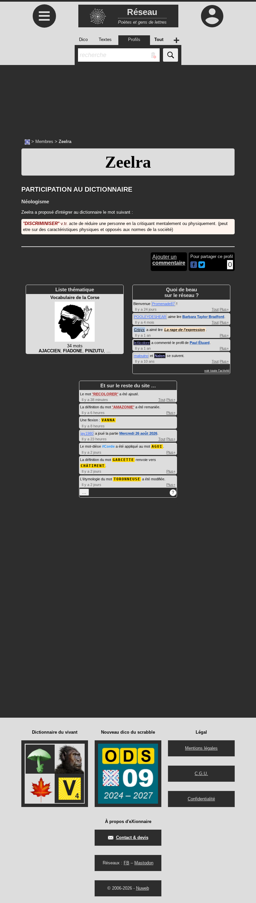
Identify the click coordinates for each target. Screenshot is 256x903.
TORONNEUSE (127, 479)
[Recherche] (170, 55)
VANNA (108, 420)
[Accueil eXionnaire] (27, 141)
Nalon (160, 356)
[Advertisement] (128, 98)
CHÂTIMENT (93, 466)
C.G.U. (201, 773)
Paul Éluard (200, 343)
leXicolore (142, 343)
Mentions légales (201, 748)
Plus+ (224, 309)
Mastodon (143, 862)
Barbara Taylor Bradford (203, 317)
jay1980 (87, 433)
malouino (141, 356)
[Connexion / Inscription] (212, 16)
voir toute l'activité (217, 370)
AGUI (157, 446)
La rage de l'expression (184, 330)
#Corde (108, 446)
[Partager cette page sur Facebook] (193, 265)
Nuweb (142, 888)
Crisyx (139, 330)
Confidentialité (201, 798)
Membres (44, 141)
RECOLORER (105, 394)
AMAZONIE (123, 407)
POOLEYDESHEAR (150, 317)
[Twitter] (201, 266)
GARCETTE (123, 460)
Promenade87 (163, 304)
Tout (215, 309)
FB (126, 862)
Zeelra (128, 162)
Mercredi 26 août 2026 (138, 433)
